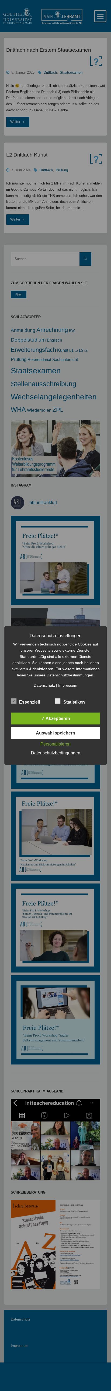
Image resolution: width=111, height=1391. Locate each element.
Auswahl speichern (55, 733)
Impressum (67, 685)
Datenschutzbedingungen (55, 753)
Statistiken (74, 702)
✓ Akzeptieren (55, 718)
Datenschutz (44, 685)
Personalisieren (55, 744)
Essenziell (29, 702)
